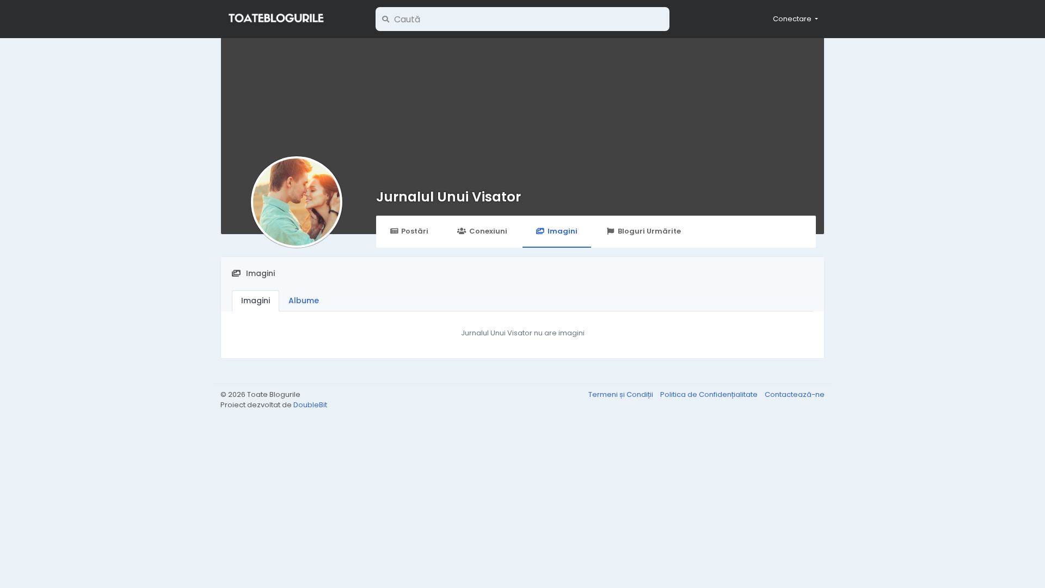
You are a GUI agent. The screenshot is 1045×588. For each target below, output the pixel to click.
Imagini (562, 231)
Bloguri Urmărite (649, 231)
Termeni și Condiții (621, 394)
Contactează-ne (795, 394)
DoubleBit (310, 405)
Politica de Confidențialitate (709, 394)
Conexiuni (488, 231)
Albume (303, 300)
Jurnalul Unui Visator (448, 196)
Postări (414, 231)
